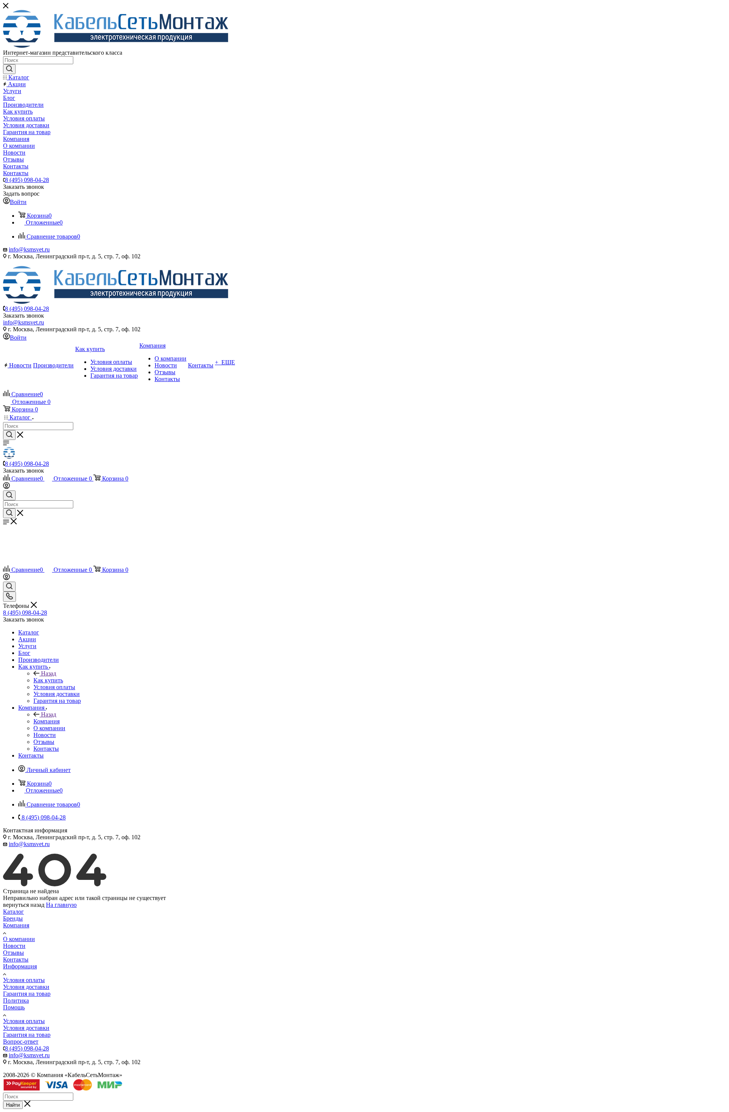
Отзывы (13, 952)
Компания (46, 721)
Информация (20, 966)
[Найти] (9, 69)
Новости (14, 946)
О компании (19, 939)
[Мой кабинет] (6, 487)
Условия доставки (26, 987)
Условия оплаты (24, 980)
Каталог (13, 911)
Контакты (15, 959)
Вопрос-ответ (20, 1041)
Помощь (14, 1007)
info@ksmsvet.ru (29, 249)
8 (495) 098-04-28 (27, 180)
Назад (48, 673)
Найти (13, 1105)
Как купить (48, 680)
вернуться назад (23, 905)
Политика (16, 1000)
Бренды (13, 918)
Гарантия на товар (26, 993)
